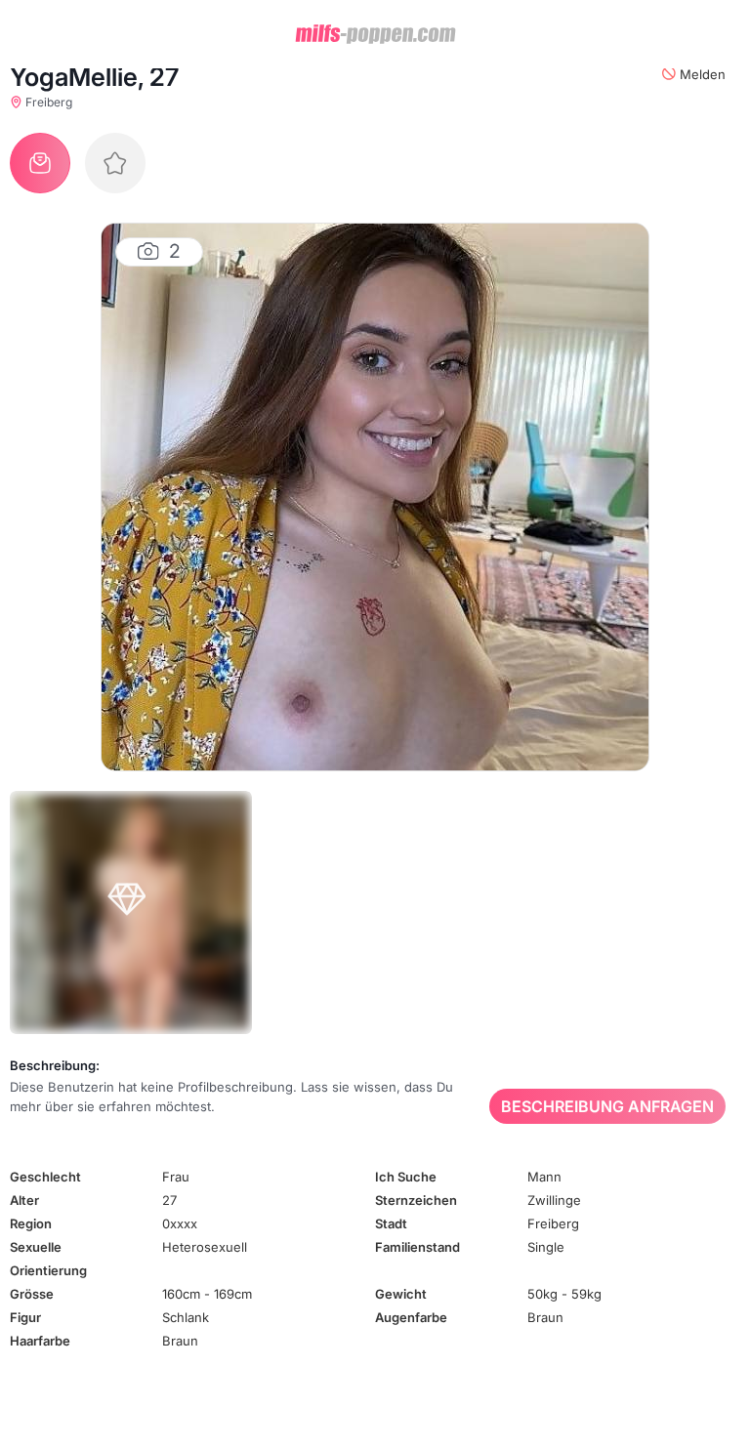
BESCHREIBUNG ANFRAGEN (607, 1106)
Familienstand (417, 1247)
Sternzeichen (416, 1200)
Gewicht (401, 1294)
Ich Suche (406, 1176)
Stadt (391, 1223)
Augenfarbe (411, 1317)
